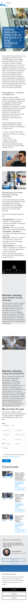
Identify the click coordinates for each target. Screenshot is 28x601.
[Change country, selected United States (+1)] (3, 443)
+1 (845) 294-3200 (14, 563)
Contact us (13, 560)
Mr (13, 426)
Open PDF (20, 489)
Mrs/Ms (6, 426)
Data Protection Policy (12, 456)
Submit (6, 461)
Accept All (14, 589)
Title (4, 423)
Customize (14, 594)
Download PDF (19, 484)
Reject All (14, 598)
